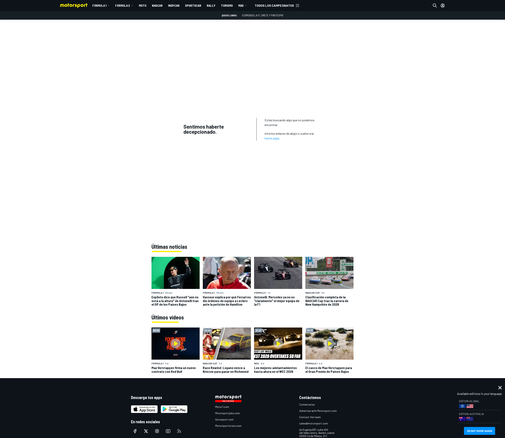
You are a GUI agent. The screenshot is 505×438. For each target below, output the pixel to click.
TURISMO (227, 5)
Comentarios (307, 404)
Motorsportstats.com (228, 425)
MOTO (142, 5)
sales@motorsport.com (313, 423)
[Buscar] (435, 5)
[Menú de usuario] (443, 5)
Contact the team (310, 417)
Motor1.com (222, 406)
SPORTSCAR (193, 5)
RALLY (211, 5)
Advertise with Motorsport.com (318, 410)
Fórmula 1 (99, 5)
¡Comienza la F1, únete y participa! (262, 15)
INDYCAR (174, 5)
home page (272, 138)
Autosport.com (224, 419)
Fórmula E (122, 5)
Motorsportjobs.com (227, 413)
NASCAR (157, 5)
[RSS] (179, 431)
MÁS (241, 5)
